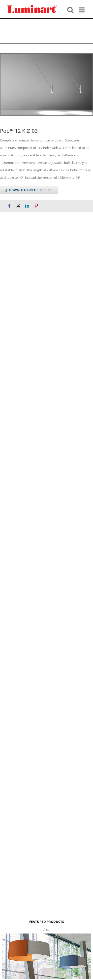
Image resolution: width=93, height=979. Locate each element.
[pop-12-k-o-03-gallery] (46, 84)
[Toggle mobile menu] (82, 9)
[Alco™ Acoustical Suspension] (46, 935)
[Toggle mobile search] (70, 9)
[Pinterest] (36, 205)
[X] (18, 205)
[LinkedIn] (27, 205)
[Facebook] (9, 205)
